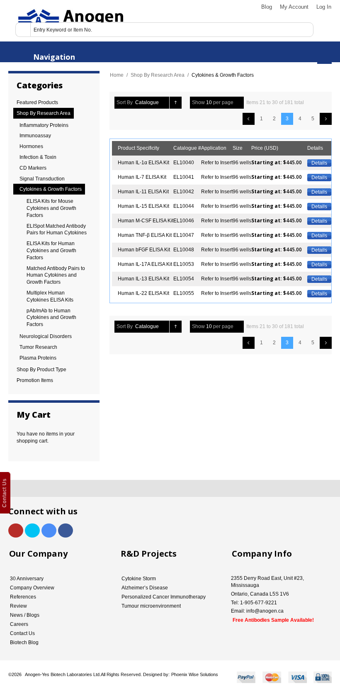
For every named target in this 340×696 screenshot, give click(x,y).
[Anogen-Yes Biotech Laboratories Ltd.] (70, 21)
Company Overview (32, 588)
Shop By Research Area (158, 75)
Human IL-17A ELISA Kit (145, 264)
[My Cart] (324, 56)
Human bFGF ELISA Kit (144, 250)
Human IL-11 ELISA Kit (143, 192)
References (23, 597)
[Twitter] (32, 530)
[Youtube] (15, 530)
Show (198, 102)
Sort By (125, 102)
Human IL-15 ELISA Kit (143, 206)
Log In (323, 7)
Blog (266, 7)
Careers (19, 624)
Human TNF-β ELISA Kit (145, 235)
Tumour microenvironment (151, 606)
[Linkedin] (48, 530)
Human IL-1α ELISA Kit (143, 162)
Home (117, 75)
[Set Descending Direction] (176, 103)
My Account (294, 7)
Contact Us (22, 633)
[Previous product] (249, 119)
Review (18, 606)
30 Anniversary (27, 579)
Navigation (54, 57)
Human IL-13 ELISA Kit (143, 279)
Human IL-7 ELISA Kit (142, 177)
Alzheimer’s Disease (144, 588)
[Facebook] (65, 530)
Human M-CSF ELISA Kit (145, 221)
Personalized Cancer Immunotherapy (163, 597)
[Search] (22, 29)
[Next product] (326, 119)
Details (319, 163)
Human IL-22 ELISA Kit (143, 293)
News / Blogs (24, 615)
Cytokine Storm (138, 579)
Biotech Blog (24, 642)
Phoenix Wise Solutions (194, 674)
